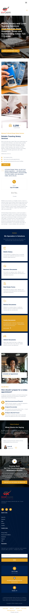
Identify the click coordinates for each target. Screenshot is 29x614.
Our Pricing (23, 608)
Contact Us (19, 610)
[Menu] (26, 3)
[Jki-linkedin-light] (10, 509)
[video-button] (14, 461)
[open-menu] (27, 10)
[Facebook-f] (2, 509)
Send (14, 560)
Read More (6, 259)
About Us (12, 608)
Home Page (5, 608)
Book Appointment (11, 610)
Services (17, 608)
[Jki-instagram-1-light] (6, 509)
